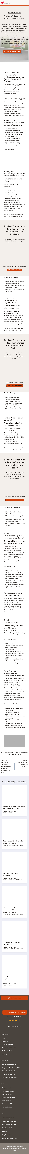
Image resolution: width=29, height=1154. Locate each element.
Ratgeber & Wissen (7, 812)
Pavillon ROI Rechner (8, 1051)
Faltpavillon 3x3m (10, 382)
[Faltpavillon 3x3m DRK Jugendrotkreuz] (14, 256)
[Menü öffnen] (27, 3)
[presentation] (14, 794)
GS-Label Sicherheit (7, 1044)
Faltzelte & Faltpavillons (8, 845)
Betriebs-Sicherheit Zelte (9, 1124)
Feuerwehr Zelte (7, 1088)
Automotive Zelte (7, 1100)
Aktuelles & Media (7, 1128)
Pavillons (6, 111)
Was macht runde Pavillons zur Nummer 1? (23, 763)
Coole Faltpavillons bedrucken (13, 841)
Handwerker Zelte (7, 1107)
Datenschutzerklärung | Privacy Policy (14, 1148)
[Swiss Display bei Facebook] (13, 1020)
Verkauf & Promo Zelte (8, 1097)
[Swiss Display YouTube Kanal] (10, 1020)
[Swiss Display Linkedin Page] (19, 1020)
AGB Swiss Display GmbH (9, 1047)
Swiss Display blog (14, 13)
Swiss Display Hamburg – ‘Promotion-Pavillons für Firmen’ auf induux (14, 753)
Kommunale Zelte (7, 1094)
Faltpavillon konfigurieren (9, 1077)
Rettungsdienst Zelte (8, 1091)
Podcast (4, 1131)
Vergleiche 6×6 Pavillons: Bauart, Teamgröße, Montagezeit (14, 807)
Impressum (19, 1146)
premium (6, 550)
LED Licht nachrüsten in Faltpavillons (11, 943)
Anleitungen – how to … (9, 1121)
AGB (14, 1150)
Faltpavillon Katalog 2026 (9, 1071)
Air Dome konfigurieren (8, 1074)
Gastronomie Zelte (7, 1104)
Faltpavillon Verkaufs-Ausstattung (10, 874)
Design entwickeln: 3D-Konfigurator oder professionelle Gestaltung (15, 716)
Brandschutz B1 (6, 1041)
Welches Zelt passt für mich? (10, 1138)
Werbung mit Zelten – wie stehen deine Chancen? (12, 909)
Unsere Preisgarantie (8, 1117)
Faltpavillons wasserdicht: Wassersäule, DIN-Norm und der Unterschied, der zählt (6, 766)
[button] (14, 741)
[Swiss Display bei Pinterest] (16, 1020)
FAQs (3, 1038)
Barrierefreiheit (10, 1146)
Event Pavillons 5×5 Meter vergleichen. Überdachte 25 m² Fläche (14, 979)
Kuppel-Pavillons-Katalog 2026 (11, 1068)
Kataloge (4, 1054)
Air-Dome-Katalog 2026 (9, 1064)
